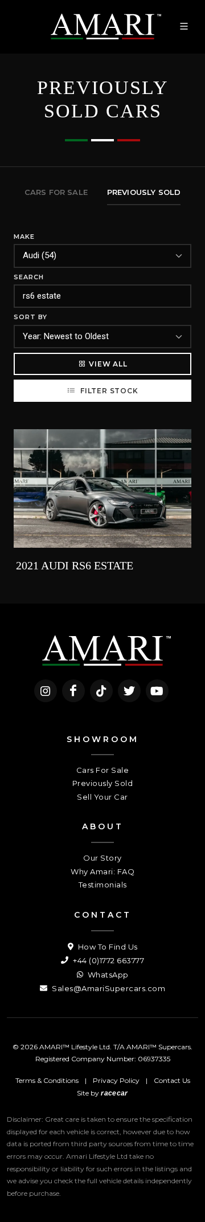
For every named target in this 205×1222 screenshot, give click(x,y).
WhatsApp (107, 974)
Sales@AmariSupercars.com (107, 988)
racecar (114, 1093)
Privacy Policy (116, 1080)
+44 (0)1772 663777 (107, 960)
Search (29, 277)
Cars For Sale (102, 770)
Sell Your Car (102, 796)
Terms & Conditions (47, 1080)
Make (24, 237)
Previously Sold (102, 783)
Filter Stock (108, 390)
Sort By (30, 317)
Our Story (102, 857)
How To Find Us (107, 946)
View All (108, 364)
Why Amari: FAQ (102, 871)
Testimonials (103, 884)
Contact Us (172, 1080)
